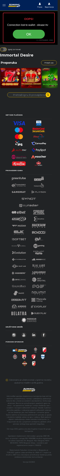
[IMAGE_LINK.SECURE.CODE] (39, 129)
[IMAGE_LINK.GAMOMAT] (19, 191)
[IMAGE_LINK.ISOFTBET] (19, 238)
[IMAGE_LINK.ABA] (20, 349)
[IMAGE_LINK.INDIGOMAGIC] (39, 258)
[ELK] (19, 231)
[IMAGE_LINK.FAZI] (39, 177)
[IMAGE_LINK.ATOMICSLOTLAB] (19, 265)
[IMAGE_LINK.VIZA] (19, 122)
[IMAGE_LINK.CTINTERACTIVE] (19, 258)
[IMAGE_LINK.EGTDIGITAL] (39, 278)
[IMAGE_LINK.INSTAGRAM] (14, 334)
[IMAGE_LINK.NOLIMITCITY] (39, 292)
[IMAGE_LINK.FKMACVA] (25, 362)
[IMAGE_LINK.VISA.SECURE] (39, 122)
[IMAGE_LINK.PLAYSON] (39, 191)
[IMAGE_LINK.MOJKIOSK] (19, 162)
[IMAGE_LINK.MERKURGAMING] (29, 319)
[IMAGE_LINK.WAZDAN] (19, 225)
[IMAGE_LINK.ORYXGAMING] (19, 278)
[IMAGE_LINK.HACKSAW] (39, 225)
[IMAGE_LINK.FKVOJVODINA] (44, 349)
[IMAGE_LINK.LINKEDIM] (34, 334)
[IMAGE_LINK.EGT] (19, 184)
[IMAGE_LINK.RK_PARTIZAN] (15, 356)
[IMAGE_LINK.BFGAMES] (39, 238)
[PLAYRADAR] (28, 204)
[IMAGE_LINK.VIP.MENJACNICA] (19, 156)
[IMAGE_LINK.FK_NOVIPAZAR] (43, 356)
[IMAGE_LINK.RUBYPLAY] (39, 312)
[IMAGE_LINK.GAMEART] (19, 299)
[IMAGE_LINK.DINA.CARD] (39, 136)
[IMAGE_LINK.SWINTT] (19, 292)
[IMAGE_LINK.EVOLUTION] (19, 252)
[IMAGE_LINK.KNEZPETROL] (39, 162)
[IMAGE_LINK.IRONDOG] (39, 231)
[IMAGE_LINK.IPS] (19, 142)
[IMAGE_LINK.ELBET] (18, 211)
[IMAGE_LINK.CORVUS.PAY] (39, 142)
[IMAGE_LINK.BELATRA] (19, 312)
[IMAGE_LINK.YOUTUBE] (24, 334)
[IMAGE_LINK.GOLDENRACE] (19, 285)
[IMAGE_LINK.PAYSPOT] (39, 149)
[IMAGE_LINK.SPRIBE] (39, 211)
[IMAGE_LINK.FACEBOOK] (44, 334)
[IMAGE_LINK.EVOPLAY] (39, 305)
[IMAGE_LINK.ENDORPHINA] (39, 218)
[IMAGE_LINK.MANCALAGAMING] (39, 299)
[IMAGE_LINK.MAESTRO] (19, 129)
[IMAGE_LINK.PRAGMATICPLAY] (39, 184)
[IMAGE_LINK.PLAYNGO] (19, 218)
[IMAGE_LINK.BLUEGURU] (39, 265)
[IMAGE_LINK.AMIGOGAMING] (19, 305)
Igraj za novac (14, 49)
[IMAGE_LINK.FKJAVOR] (34, 362)
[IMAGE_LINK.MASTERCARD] (19, 136)
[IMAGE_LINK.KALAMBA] (39, 272)
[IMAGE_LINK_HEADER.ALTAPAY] (19, 149)
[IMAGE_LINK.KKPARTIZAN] (36, 349)
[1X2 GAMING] (39, 245)
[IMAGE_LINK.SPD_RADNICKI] (24, 356)
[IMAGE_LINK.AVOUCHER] (39, 156)
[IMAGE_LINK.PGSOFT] (39, 285)
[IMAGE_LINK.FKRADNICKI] (34, 356)
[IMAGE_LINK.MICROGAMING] (18, 245)
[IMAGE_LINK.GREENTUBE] (19, 177)
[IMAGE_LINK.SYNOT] (29, 198)
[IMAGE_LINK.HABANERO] (19, 272)
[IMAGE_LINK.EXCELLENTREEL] (39, 252)
